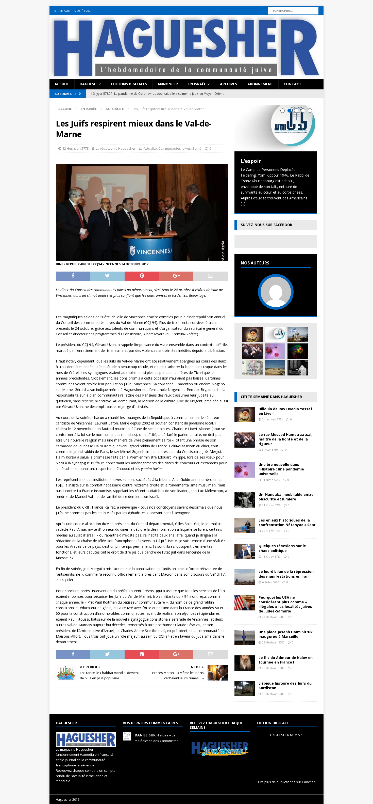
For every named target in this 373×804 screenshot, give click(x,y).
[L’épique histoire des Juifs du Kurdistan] (244, 693)
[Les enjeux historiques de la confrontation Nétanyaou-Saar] (244, 530)
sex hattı (258, 9)
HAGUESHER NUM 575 (286, 735)
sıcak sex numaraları (321, 9)
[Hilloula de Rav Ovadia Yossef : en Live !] (252, 334)
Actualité (150, 148)
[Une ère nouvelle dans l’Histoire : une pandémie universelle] (275, 351)
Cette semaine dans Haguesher (271, 396)
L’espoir (251, 160)
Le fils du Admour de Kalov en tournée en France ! (286, 660)
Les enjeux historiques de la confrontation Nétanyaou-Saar (287, 522)
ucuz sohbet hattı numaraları (205, 9)
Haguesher (90, 84)
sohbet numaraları (39, 14)
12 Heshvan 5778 (75, 148)
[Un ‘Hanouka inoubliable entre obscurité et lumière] (244, 504)
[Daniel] (127, 738)
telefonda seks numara (285, 9)
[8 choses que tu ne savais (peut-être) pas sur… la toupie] (297, 351)
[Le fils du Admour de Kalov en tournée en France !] (244, 667)
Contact (292, 84)
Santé (196, 148)
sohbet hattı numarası (18, 9)
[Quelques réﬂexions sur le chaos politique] (244, 556)
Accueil (62, 84)
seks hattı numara (51, 9)
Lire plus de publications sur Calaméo (287, 782)
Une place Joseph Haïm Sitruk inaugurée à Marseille (286, 634)
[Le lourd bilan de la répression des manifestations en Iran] (244, 581)
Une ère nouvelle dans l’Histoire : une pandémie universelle (281, 469)
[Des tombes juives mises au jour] (275, 367)
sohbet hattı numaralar (126, 9)
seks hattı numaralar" (163, 9)
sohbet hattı (240, 9)
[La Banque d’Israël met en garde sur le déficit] (252, 367)
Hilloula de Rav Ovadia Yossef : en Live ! (286, 411)
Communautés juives (174, 148)
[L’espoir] (275, 128)
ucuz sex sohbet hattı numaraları (81, 14)
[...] (243, 203)
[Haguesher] (186, 75)
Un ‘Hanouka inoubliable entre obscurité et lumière (286, 496)
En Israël (197, 84)
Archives (228, 84)
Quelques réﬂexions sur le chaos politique (282, 548)
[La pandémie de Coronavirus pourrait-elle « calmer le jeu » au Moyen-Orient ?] (297, 334)
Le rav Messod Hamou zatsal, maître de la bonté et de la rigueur (285, 439)
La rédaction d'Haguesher (115, 148)
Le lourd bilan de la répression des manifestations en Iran (286, 573)
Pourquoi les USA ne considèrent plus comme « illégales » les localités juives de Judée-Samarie (285, 604)
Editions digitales (129, 84)
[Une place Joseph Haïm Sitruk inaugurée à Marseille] (244, 642)
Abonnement (260, 84)
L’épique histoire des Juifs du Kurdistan (285, 685)
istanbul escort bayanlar (87, 9)
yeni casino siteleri (15, 20)
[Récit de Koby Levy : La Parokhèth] (297, 367)
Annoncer (168, 84)
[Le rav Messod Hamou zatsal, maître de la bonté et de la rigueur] (252, 351)
